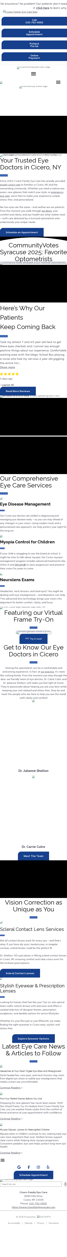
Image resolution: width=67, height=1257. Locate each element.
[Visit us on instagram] (38, 1167)
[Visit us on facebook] (28, 1167)
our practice (47, 671)
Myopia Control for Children (27, 542)
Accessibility (14, 1223)
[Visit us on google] (18, 1167)
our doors (47, 210)
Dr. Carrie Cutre (33, 847)
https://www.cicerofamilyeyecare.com (33, 1207)
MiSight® (20, 564)
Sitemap (29, 1223)
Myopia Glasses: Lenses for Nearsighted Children (25, 1129)
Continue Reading (10, 1087)
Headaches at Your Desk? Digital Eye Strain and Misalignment (30, 1071)
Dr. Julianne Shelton (33, 771)
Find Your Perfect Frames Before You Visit (21, 1098)
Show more (7, 367)
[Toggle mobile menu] (33, 74)
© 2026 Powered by (26, 1217)
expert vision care (10, 184)
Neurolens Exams (17, 580)
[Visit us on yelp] (48, 1167)
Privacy (40, 1223)
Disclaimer (54, 1223)
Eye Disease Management (25, 504)
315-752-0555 (38, 1203)
